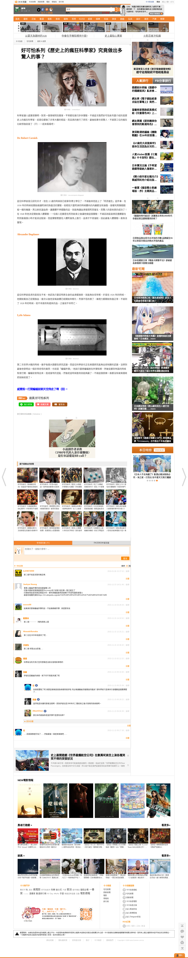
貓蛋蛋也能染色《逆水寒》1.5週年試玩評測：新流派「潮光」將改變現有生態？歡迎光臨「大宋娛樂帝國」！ (71, 846)
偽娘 (111, 13)
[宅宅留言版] (182, 931)
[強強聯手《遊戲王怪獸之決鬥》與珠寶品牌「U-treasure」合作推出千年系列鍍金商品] (152, 429)
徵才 (87, 940)
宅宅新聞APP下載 (51, 9)
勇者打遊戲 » (25, 825)
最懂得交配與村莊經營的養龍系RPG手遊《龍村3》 (49, 846)
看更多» (166, 825)
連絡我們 (109, 940)
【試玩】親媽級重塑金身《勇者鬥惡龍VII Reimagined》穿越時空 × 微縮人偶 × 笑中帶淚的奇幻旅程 (160, 846)
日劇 (78, 894)
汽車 (154, 19)
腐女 (30, 890)
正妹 (34, 19)
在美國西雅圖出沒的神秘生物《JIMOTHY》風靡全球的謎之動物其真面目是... (50, 876)
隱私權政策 (62, 940)
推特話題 (90, 13)
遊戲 (122, 19)
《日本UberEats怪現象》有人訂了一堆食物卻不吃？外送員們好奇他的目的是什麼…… (72, 876)
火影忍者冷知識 (152, 36)
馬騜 (34, 699)
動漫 (42, 19)
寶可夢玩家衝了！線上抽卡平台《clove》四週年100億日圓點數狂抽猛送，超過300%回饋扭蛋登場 (28, 846)
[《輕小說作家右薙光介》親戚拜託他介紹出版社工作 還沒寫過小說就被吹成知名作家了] (152, 178)
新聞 (128, 926)
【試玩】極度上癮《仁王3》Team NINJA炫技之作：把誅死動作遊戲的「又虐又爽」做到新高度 (138, 846)
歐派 (69, 889)
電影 (48, 2)
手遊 (62, 893)
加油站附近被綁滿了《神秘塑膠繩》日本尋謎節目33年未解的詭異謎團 (94, 876)
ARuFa (56, 894)
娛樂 (98, 19)
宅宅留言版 (43, 543)
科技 (106, 19)
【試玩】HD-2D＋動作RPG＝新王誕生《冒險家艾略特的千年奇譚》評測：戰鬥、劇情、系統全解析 (94, 846)
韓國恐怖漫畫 (70, 894)
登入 (180, 955)
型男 (74, 19)
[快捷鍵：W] (182, 942)
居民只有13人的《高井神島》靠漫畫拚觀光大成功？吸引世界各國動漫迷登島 (151, 369)
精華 (162, 19)
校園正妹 (98, 13)
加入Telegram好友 (133, 917)
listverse (36, 414)
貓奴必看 (84, 889)
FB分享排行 (163, 80)
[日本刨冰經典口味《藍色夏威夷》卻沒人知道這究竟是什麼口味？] (152, 289)
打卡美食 (105, 13)
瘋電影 (37, 889)
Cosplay (83, 13)
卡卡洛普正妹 (131, 905)
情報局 (54, 2)
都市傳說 (76, 890)
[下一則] (184, 477)
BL (27, 889)
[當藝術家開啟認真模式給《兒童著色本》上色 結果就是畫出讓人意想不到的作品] (152, 111)
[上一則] (4, 477)
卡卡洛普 (19, 41)
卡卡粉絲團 (150, 2)
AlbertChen (37, 711)
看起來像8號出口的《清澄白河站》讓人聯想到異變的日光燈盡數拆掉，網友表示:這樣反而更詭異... (160, 876)
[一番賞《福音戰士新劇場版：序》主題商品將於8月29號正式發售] (152, 189)
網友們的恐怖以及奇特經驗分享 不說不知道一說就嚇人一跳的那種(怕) (28, 876)
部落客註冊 (76, 940)
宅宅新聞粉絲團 (42, 9)
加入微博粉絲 (131, 913)
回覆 (127, 579)
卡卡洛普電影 (131, 901)
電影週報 (85, 893)
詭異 (90, 19)
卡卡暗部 (97, 940)
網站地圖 (50, 940)
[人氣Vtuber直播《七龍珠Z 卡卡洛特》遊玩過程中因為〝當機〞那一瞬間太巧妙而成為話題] (152, 156)
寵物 (66, 19)
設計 (138, 19)
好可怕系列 (42, 398)
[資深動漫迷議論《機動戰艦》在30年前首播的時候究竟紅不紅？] (152, 134)
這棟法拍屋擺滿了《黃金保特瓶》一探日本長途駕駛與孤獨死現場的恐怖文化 (116, 876)
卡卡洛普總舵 (131, 890)
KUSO (82, 19)
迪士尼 (116, 13)
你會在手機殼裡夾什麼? (75, 36)
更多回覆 (29, 721)
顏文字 (73, 13)
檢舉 (127, 571)
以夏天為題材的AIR (36, 36)
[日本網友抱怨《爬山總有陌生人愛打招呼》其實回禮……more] (152, 390)
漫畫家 (32, 893)
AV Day (50, 894)
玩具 (130, 19)
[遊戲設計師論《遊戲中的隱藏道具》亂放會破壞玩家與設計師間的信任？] (152, 89)
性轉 (53, 889)
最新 (26, 19)
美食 (114, 19)
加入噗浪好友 (47, 9)
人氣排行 (142, 80)
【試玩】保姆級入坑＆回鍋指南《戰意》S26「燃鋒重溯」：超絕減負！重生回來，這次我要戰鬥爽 (116, 846)
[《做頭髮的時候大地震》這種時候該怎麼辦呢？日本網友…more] (152, 320)
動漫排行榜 (41, 893)
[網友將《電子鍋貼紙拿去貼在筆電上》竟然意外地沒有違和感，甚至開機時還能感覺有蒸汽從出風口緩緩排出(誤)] (152, 100)
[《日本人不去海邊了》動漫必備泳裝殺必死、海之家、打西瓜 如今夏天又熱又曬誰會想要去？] (147, 466)
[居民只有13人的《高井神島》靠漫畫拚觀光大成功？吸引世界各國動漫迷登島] (152, 359)
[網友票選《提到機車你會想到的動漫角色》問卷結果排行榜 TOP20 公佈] (152, 123)
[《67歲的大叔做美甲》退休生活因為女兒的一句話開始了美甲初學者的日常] (152, 145)
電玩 (78, 13)
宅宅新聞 (32, 2)
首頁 (17, 19)
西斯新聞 (41, 2)
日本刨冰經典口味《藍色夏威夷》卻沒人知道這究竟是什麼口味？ (152, 299)
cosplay (25, 893)
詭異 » (21, 855)
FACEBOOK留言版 (101, 543)
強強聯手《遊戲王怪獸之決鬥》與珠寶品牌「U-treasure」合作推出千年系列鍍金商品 (152, 440)
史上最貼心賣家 (113, 36)
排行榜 (61, 2)
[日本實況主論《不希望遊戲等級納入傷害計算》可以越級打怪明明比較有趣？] (152, 167)
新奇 (58, 19)
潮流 (146, 19)
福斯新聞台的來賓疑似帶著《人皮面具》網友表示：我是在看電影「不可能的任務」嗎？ (138, 876)
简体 (158, 2)
